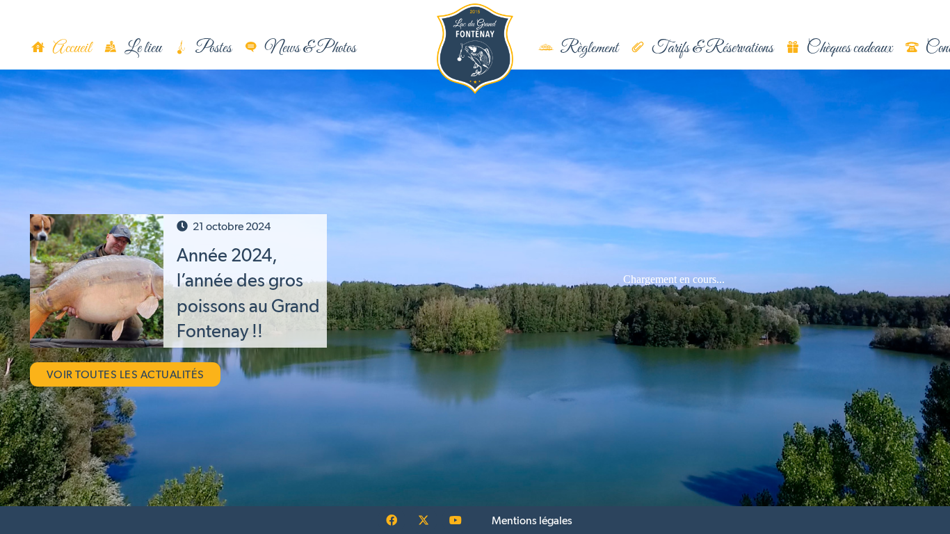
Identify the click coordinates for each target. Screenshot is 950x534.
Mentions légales (532, 520)
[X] (423, 520)
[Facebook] (391, 520)
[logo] (475, 48)
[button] (371, 49)
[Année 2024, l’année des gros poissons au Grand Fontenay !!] (96, 281)
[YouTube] (455, 520)
